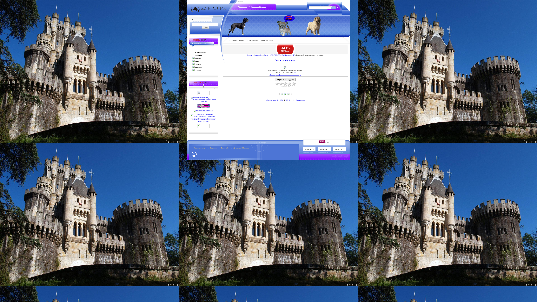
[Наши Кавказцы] (316, 25)
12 (293, 100)
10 (289, 100)
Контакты (213, 148)
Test (295, 72)
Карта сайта (243, 7)
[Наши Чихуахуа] (286, 25)
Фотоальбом (258, 55)
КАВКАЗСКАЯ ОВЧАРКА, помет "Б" (282, 55)
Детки (266, 55)
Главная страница (238, 40)
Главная (249, 55)
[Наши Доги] (243, 25)
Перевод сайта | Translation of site (261, 40)
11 (291, 100)
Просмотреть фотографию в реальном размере (285, 75)
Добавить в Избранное (258, 7)
